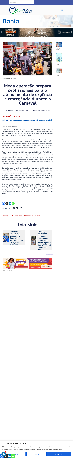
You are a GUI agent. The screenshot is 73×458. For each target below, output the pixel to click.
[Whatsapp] (13, 203)
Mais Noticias (49, 254)
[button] (1, 31)
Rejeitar (36, 454)
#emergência (7, 216)
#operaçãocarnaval (17, 216)
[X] (6, 203)
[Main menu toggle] (62, 10)
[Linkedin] (10, 203)
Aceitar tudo (59, 454)
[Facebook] (3, 203)
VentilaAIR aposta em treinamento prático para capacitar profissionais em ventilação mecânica (16, 237)
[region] (36, 449)
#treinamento (28, 216)
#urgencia (36, 216)
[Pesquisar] (32, 2)
